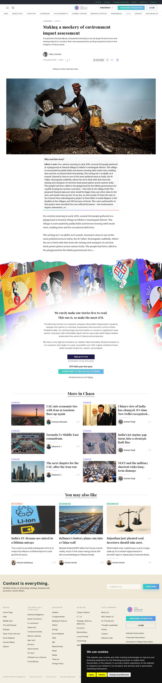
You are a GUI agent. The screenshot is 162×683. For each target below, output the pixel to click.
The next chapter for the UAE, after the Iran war (62, 465)
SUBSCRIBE (151, 587)
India (6, 13)
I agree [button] (91, 675)
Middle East (17, 13)
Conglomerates (58, 616)
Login (152, 8)
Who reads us (152, 13)
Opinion (138, 13)
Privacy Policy (51, 677)
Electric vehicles (34, 636)
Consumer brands (35, 632)
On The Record (107, 621)
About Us (105, 612)
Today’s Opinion (83, 612)
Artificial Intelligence (36, 614)
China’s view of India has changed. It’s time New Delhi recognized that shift (132, 410)
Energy (55, 629)
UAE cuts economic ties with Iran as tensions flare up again (61, 410)
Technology (81, 641)
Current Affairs (79, 13)
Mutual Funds (57, 646)
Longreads (45, 13)
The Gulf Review (9, 625)
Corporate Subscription (135, 637)
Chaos (57, 21)
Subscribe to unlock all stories (81, 371)
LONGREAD (47, 21)
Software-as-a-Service (37, 657)
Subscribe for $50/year (140, 619)
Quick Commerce (35, 619)
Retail (54, 651)
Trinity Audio (65, 69)
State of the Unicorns (11, 634)
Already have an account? (81, 377)
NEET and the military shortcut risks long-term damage (133, 466)
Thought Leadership (121, 2)
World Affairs (82, 632)
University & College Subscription (139, 642)
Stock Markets (61, 13)
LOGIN (141, 625)
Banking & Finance (59, 621)
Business (65, 504)
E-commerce (33, 623)
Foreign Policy (58, 663)
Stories (98, 2)
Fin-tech (31, 653)
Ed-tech (31, 644)
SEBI (54, 638)
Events (107, 2)
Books (134, 2)
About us (143, 2)
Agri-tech (31, 640)
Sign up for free (81, 357)
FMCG (54, 625)
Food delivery (33, 661)
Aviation (55, 612)
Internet (17, 504)
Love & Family (82, 636)
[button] (67, 60)
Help (81, 677)
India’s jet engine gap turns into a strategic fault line (132, 438)
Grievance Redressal (67, 677)
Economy (80, 628)
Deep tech (32, 627)
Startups (31, 13)
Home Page (8, 612)
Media (54, 655)
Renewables (116, 13)
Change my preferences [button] (119, 675)
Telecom (55, 659)
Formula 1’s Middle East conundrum (62, 436)
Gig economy (33, 649)
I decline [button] (101, 675)
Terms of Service (35, 677)
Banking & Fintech (99, 13)
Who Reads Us (107, 616)
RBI (53, 642)
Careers (153, 2)
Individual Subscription (135, 633)
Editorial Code (107, 638)
